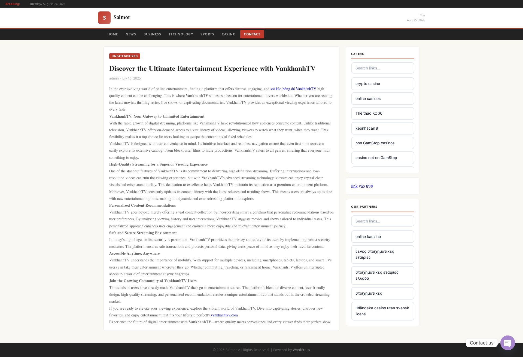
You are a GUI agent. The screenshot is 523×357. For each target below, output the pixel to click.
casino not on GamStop (376, 157)
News (131, 34)
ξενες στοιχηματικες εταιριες (374, 254)
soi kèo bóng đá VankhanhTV (293, 88)
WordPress (301, 349)
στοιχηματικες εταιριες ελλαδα (377, 275)
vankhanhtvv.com (224, 315)
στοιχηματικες (368, 293)
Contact (252, 34)
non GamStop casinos (375, 143)
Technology (181, 34)
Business (152, 34)
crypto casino (367, 83)
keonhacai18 (366, 128)
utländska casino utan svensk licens (382, 311)
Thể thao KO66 (368, 113)
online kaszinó (368, 236)
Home (112, 34)
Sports (207, 34)
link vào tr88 (362, 186)
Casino (229, 34)
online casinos (368, 98)
